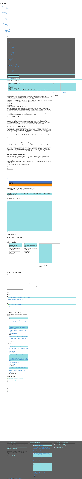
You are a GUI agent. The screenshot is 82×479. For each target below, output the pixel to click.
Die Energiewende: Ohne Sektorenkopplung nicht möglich (44, 265)
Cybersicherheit (7, 26)
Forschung (6, 15)
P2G (26, 189)
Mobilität (6, 13)
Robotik (6, 14)
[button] (11, 182)
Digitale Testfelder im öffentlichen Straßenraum (18, 306)
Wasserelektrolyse (14, 108)
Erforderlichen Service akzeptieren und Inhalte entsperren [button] (16, 106)
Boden (6, 18)
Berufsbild (6, 8)
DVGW (31, 147)
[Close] (0, 0)
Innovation (4, 12)
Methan (23, 189)
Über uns (3, 35)
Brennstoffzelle (11, 188)
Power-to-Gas (31, 189)
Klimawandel (19, 189)
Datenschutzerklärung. (33, 286)
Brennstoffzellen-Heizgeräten (16, 114)
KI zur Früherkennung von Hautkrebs (17, 338)
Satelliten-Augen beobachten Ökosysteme (30, 249)
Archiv (12, 478)
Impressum (16, 478)
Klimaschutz (14, 189)
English (6, 32)
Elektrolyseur (18, 110)
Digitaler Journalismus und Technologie (14, 445)
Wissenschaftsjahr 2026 (9, 29)
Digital (3, 23)
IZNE (47, 131)
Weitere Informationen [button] (10, 140)
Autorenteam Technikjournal (14, 88)
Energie (3, 21)
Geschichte (6, 30)
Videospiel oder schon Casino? (59, 92)
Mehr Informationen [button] (10, 103)
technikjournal (13, 455)
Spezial (3, 27)
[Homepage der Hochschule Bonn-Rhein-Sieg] (7, 390)
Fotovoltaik (30, 188)
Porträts (6, 7)
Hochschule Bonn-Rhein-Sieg (12, 448)
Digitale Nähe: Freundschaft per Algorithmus (40, 473)
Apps (6, 24)
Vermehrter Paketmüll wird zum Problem (15, 249)
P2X (28, 189)
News (29, 251)
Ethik (6, 33)
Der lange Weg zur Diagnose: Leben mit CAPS (18, 331)
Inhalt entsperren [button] (9, 105)
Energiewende (25, 188)
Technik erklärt (7, 31)
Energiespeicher (19, 188)
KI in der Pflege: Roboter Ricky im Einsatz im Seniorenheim (18, 349)
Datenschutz (20, 478)
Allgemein (11, 251)
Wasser (6, 19)
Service (6, 9)
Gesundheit (7, 11)
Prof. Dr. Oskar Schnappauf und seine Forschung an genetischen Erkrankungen (18, 320)
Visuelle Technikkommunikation (21, 447)
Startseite (4, 5)
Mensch (3, 6)
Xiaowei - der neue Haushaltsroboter (17, 370)
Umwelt (3, 17)
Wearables (6, 25)
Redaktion (8, 478)
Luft (5, 20)
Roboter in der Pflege (14, 362)
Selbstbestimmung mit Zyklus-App (16, 299)
